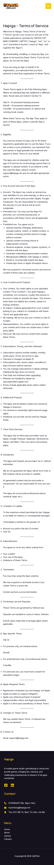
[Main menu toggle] (48, 6)
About (7, 832)
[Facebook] (6, 785)
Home (7, 829)
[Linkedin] (12, 785)
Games (7, 836)
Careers (8, 839)
